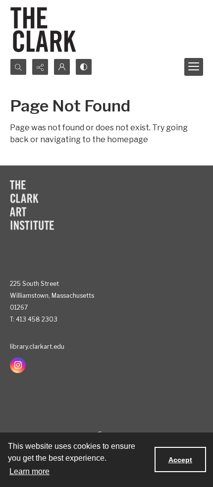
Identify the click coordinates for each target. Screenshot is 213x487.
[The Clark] (45, 29)
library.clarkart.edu (37, 346)
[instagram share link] (18, 365)
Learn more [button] (29, 471)
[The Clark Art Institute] (32, 205)
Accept (180, 460)
